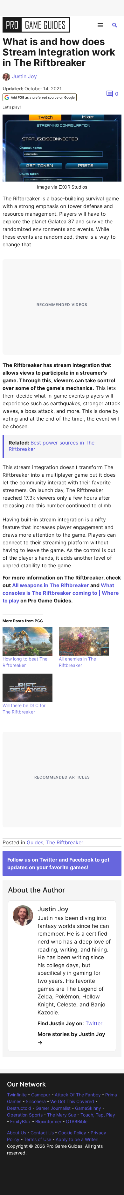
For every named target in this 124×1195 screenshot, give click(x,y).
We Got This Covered (72, 1101)
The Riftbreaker (64, 842)
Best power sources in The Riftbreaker (51, 445)
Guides (35, 842)
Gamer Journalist (53, 1108)
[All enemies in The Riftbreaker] (84, 641)
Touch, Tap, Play (97, 1114)
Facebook (81, 859)
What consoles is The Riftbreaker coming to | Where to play (61, 593)
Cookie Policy (72, 1132)
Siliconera (36, 1101)
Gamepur (40, 1094)
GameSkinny (88, 1108)
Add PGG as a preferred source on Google (43, 97)
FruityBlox (20, 1121)
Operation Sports (25, 1114)
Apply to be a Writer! (77, 1139)
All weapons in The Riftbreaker (50, 585)
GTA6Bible (76, 1121)
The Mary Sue (61, 1114)
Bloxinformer (48, 1121)
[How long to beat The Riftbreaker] (27, 641)
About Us (16, 1132)
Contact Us (42, 1132)
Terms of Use (37, 1139)
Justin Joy (24, 76)
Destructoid (19, 1108)
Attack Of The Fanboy (78, 1094)
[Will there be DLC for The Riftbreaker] (27, 688)
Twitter (48, 859)
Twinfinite (17, 1094)
